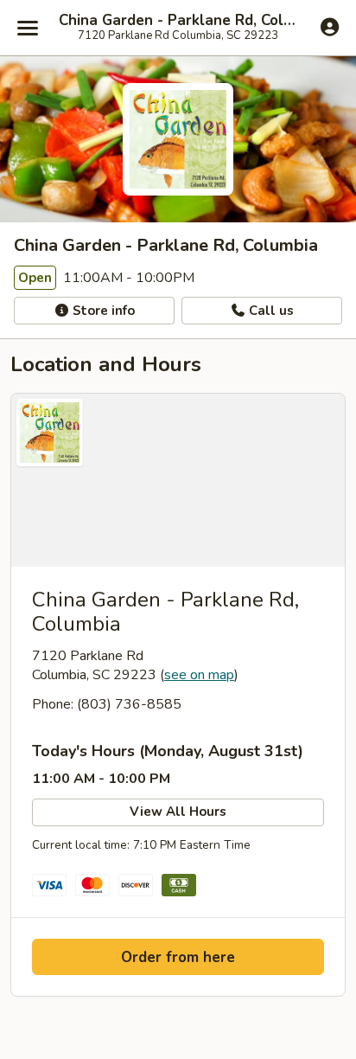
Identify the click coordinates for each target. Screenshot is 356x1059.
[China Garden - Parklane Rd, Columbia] (178, 480)
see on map (199, 674)
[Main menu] (27, 27)
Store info (102, 310)
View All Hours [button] (178, 811)
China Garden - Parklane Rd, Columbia (178, 20)
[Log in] (329, 27)
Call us (269, 310)
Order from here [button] (178, 957)
